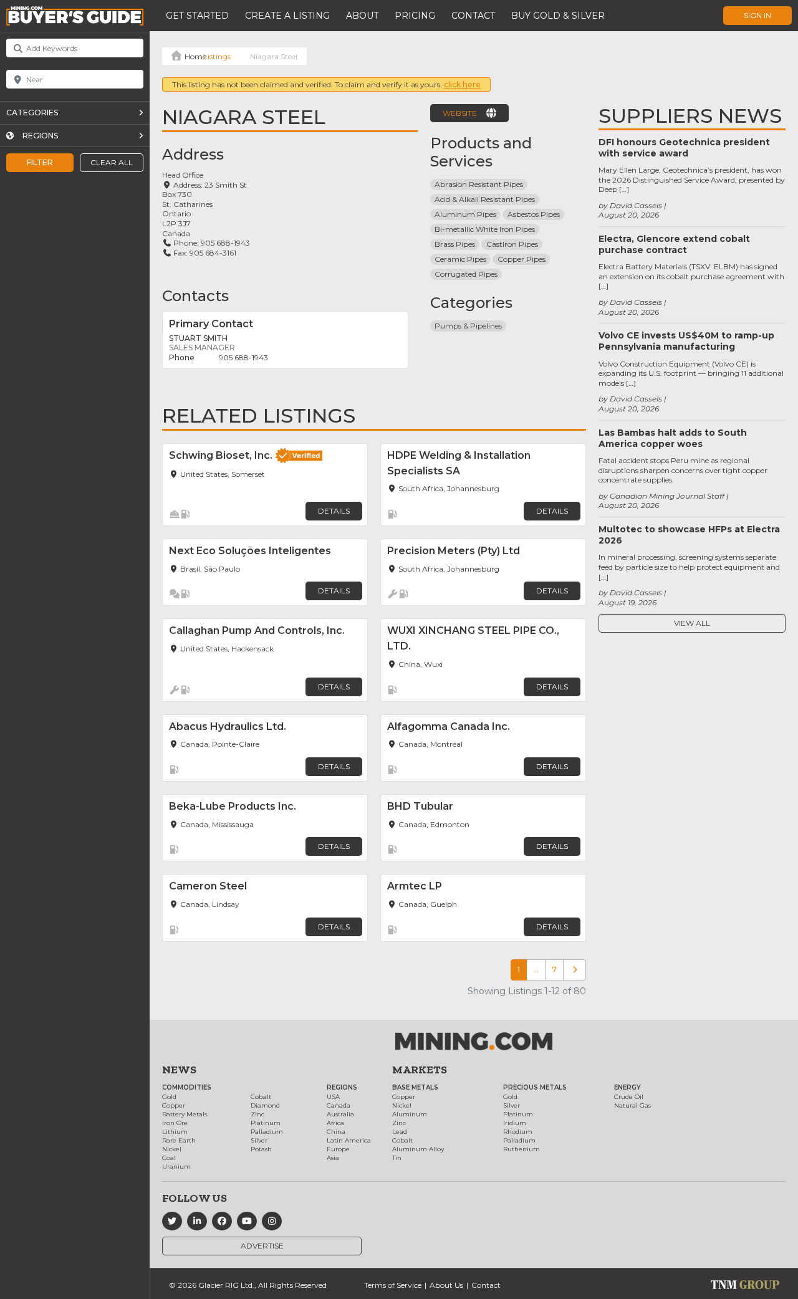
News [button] (179, 1069)
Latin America (349, 1140)
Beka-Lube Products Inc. (232, 806)
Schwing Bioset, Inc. (220, 455)
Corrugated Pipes (466, 274)
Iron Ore (175, 1123)
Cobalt (261, 1097)
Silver (259, 1140)
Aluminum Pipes (465, 214)
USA (333, 1097)
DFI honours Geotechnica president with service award (684, 148)
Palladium (267, 1132)
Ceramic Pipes (460, 259)
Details (334, 510)
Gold (169, 1097)
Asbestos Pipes (533, 214)
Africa (335, 1123)
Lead (399, 1132)
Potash (261, 1149)
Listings (217, 56)
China (336, 1132)
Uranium (176, 1166)
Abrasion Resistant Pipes (479, 184)
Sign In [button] (757, 15)
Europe (338, 1149)
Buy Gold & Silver (558, 15)
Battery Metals (184, 1114)
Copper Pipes (522, 259)
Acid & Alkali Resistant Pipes (485, 199)
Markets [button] (419, 1069)
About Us (446, 1285)
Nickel (171, 1149)
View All (692, 623)
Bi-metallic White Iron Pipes (485, 229)
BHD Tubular (420, 806)
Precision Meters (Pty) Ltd (453, 551)
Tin (396, 1158)
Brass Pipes (455, 244)
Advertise (262, 1245)
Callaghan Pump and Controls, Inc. (257, 630)
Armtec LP (414, 886)
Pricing (415, 15)
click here (462, 84)
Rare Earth (179, 1140)
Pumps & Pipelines (468, 325)
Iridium (514, 1123)
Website (460, 113)
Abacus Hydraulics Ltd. (227, 726)
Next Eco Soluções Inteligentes (250, 551)
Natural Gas (632, 1105)
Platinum (266, 1123)
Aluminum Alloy (418, 1149)
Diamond (265, 1105)
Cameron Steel (208, 886)
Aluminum (409, 1114)
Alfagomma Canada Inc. (448, 726)
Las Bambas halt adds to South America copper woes (672, 438)
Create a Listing (287, 15)
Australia (340, 1114)
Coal (169, 1158)
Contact (473, 15)
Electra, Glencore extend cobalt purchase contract (674, 244)
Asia (333, 1158)
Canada (338, 1105)
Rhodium (517, 1132)
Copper (173, 1105)
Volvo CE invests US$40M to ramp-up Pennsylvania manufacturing (686, 341)
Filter (40, 162)
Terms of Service (392, 1285)
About (362, 15)
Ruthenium (521, 1149)
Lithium (175, 1132)
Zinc (257, 1114)
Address (193, 154)
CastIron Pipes (512, 244)
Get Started (197, 15)
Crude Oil (628, 1097)
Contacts (195, 296)
